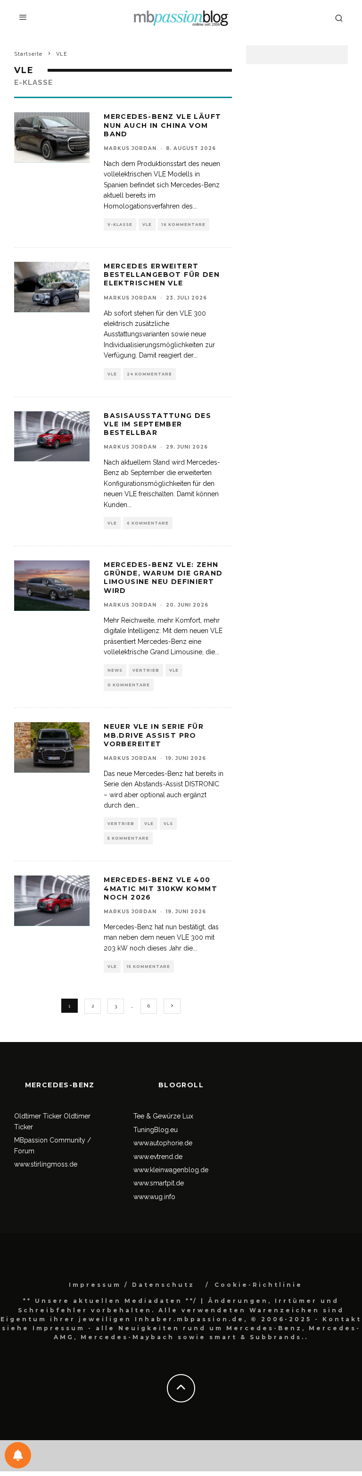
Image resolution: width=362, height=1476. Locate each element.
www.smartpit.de (158, 1183)
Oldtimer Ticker (38, 1116)
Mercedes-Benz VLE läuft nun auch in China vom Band (162, 125)
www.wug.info (154, 1197)
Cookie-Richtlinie (258, 1284)
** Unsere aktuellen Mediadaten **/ (110, 1300)
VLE (147, 224)
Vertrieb (145, 670)
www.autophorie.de (162, 1143)
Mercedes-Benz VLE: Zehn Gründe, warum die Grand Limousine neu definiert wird (163, 577)
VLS (168, 823)
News (115, 670)
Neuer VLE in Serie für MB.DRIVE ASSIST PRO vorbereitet (154, 735)
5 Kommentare (128, 838)
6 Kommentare (148, 523)
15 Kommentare (148, 966)
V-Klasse (119, 224)
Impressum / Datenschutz (132, 1284)
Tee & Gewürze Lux (163, 1116)
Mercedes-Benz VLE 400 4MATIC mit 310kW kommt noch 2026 (160, 888)
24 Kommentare (149, 374)
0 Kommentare (128, 685)
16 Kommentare (184, 224)
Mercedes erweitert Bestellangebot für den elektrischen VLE (162, 274)
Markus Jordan (130, 148)
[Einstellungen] (18, 1455)
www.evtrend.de (157, 1156)
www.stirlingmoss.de (45, 1164)
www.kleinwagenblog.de (170, 1170)
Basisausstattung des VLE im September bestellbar (157, 424)
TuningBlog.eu (155, 1130)
